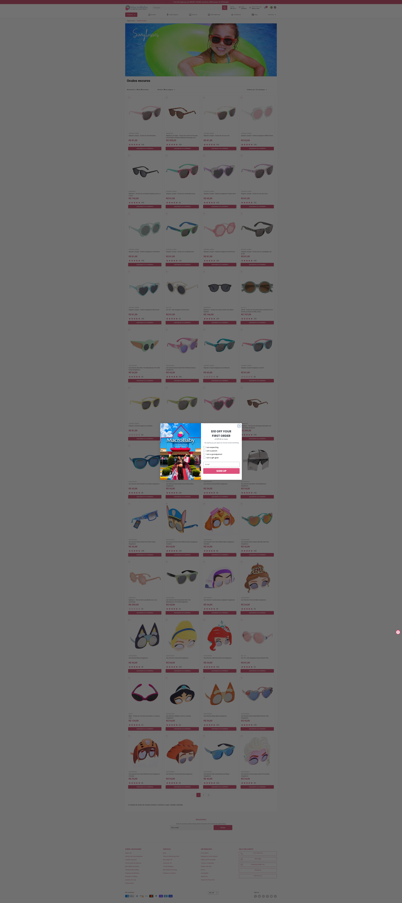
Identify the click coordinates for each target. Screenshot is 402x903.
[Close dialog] (239, 426)
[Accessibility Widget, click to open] (398, 632)
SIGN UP (221, 471)
